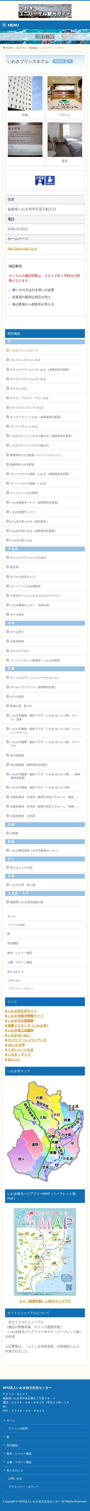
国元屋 (14, 567)
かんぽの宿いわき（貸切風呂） (29, 521)
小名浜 (13, 549)
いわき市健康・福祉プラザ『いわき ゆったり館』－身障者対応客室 (45, 776)
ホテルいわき (18, 388)
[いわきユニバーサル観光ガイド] (45, 13)
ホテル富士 (17, 631)
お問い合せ (14, 980)
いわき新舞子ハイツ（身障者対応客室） (35, 502)
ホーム (11, 916)
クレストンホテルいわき (25, 360)
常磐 (11, 668)
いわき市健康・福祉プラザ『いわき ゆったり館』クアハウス (45, 743)
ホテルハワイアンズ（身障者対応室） (33, 687)
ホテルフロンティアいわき (26, 407)
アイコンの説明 (17, 925)
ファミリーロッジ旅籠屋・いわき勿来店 (35, 660)
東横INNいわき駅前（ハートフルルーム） (36, 455)
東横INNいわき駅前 (22, 464)
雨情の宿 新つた (21, 706)
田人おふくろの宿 (21, 867)
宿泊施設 (33, 48)
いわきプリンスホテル (24, 350)
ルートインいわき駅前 (24, 493)
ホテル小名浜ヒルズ (22, 576)
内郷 (11, 824)
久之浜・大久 (18, 893)
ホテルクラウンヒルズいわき (28, 379)
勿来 (11, 623)
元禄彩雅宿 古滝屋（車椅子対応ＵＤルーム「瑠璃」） (44, 806)
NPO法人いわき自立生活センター (40, 1501)
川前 (11, 876)
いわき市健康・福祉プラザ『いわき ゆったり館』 (41, 787)
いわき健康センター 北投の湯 (29, 605)
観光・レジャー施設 (19, 952)
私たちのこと (15, 971)
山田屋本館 (17, 641)
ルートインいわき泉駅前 (25, 586)
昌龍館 (14, 833)
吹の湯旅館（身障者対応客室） (29, 764)
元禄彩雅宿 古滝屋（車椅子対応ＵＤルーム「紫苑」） (44, 797)
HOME (9, 48)
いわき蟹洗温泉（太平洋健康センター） (35, 850)
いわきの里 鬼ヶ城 (22, 885)
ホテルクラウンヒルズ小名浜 (28, 557)
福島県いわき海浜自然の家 (26, 902)
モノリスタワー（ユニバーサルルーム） (35, 677)
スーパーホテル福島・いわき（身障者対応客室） (40, 474)
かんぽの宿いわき (21, 540)
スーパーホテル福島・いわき (28, 483)
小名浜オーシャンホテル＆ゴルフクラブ (35, 595)
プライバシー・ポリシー (21, 988)
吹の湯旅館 (17, 755)
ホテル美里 (17, 696)
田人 (11, 858)
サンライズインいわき (24, 426)
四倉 (11, 841)
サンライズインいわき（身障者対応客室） (36, 417)
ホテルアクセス (20, 651)
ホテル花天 (17, 614)
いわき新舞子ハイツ (22, 512)
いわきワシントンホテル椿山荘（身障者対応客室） (42, 436)
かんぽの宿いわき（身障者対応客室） (33, 531)
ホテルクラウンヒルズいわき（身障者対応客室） (40, 369)
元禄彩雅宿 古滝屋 (22, 816)
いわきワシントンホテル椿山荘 (29, 445)
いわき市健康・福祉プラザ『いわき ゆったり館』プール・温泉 (43, 717)
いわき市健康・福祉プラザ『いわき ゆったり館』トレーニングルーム (45, 730)
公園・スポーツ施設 (19, 962)
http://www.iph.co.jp (22, 248)
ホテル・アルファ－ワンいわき (29, 398)
